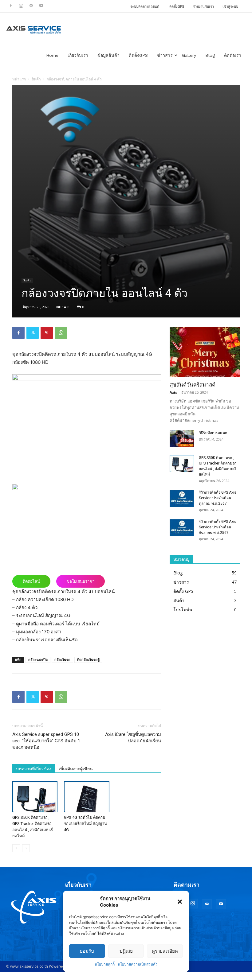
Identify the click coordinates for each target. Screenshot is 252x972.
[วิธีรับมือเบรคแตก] (182, 438)
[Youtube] (41, 5)
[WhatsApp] (61, 333)
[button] (180, 902)
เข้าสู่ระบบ (230, 7)
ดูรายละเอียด (165, 951)
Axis (173, 392)
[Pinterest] (47, 333)
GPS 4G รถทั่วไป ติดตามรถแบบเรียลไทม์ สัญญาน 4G (85, 823)
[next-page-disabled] (26, 848)
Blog (210, 55)
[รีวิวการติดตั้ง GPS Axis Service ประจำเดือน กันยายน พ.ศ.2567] (182, 527)
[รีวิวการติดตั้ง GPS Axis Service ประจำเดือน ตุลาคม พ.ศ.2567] (182, 498)
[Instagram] (21, 5)
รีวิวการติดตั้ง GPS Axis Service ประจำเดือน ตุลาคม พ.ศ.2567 (217, 498)
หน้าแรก (19, 79)
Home (52, 55)
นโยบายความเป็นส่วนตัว (138, 964)
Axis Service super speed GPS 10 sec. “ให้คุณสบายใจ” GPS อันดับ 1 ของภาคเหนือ (46, 741)
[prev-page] (16, 848)
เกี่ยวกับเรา (78, 55)
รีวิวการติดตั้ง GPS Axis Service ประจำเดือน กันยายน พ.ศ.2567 (217, 527)
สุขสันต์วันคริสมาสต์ (192, 385)
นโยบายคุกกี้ (105, 964)
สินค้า (36, 79)
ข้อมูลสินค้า (108, 55)
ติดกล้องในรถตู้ (88, 659)
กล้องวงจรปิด (38, 659)
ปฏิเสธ (126, 951)
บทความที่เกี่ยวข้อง (33, 768)
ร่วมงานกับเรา (203, 7)
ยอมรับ (87, 951)
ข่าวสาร (165, 55)
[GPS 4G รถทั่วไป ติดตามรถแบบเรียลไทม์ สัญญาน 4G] (86, 796)
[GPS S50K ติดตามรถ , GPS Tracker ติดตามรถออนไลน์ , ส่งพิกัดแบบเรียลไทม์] (34, 796)
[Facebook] (10, 5)
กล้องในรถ (62, 659)
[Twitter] (32, 333)
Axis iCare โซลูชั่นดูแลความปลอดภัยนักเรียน (133, 738)
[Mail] (31, 5)
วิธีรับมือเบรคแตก (213, 433)
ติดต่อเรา (232, 55)
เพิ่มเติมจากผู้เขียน (76, 768)
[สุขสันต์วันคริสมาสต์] (205, 352)
